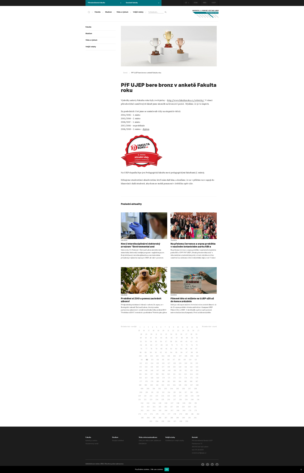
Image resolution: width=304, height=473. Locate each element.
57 (166, 342)
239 (186, 400)
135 (152, 367)
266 (166, 410)
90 (151, 352)
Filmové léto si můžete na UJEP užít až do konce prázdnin (192, 300)
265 (160, 410)
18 (153, 331)
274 (151, 414)
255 (160, 407)
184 (180, 381)
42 (151, 338)
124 (152, 363)
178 (146, 381)
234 (157, 400)
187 (197, 381)
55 (156, 342)
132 (197, 363)
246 (166, 403)
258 (177, 407)
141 (186, 367)
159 (163, 374)
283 (142, 418)
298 (180, 421)
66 (151, 345)
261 (195, 407)
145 (146, 370)
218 (191, 392)
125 (158, 363)
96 (181, 352)
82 (171, 349)
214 (169, 392)
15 (139, 331)
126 (163, 363)
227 (180, 396)
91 (156, 352)
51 (197, 338)
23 (178, 331)
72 (182, 345)
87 (196, 349)
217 (186, 392)
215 (174, 392)
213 (163, 392)
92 (161, 352)
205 (177, 389)
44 (161, 338)
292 (195, 418)
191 (157, 385)
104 (163, 356)
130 (186, 363)
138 (169, 367)
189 (146, 385)
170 (163, 378)
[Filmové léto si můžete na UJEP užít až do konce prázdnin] (194, 280)
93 (166, 352)
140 (180, 367)
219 (197, 392)
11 (182, 327)
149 (169, 370)
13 (192, 327)
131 (191, 363)
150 (175, 370)
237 (174, 400)
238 (180, 400)
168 (152, 378)
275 (157, 414)
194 (174, 385)
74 (192, 345)
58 (171, 342)
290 (183, 418)
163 (185, 374)
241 (198, 400)
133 (140, 367)
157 (152, 374)
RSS (102, 464)
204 (171, 389)
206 (183, 389)
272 (139, 414)
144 (140, 370)
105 (169, 356)
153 (191, 370)
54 (151, 342)
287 (166, 418)
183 (174, 381)
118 (179, 360)
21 (168, 331)
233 (151, 400)
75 (197, 345)
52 (141, 342)
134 (146, 367)
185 (185, 381)
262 (142, 410)
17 (149, 331)
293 (151, 421)
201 (154, 389)
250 (190, 403)
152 (186, 370)
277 (169, 414)
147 (158, 370)
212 (158, 392)
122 (141, 363)
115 (163, 360)
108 (186, 356)
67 (156, 345)
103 (157, 356)
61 (186, 342)
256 (165, 407)
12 (187, 327)
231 (139, 400)
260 (189, 407)
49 (187, 338)
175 (191, 378)
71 (177, 345)
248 (178, 403)
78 (151, 349)
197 (191, 385)
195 (180, 385)
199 (142, 389)
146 (152, 370)
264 (154, 410)
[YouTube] (217, 464)
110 (197, 356)
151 (180, 370)
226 (174, 396)
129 (180, 363)
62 (191, 342)
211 (152, 392)
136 (157, 367)
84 (181, 349)
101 (146, 356)
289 (177, 418)
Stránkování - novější (128, 327)
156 (146, 374)
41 (146, 338)
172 (174, 378)
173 (180, 378)
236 (168, 400)
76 (141, 349)
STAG (196, 3)
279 (180, 414)
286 (160, 418)
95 (176, 352)
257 (171, 407)
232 (145, 400)
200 (148, 389)
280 (186, 414)
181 (163, 381)
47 (177, 338)
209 (140, 392)
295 (163, 421)
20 (163, 331)
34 (171, 334)
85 (186, 349)
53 (146, 342)
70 (172, 345)
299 (186, 421)
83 (176, 349)
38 (191, 334)
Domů (125, 73)
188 (140, 385)
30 (151, 334)
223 (157, 396)
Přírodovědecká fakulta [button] (96, 3)
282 (198, 414)
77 (146, 349)
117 (174, 360)
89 (146, 352)
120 (190, 360)
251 (196, 403)
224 (162, 396)
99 (197, 352)
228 (186, 396)
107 (180, 356)
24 (183, 331)
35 (176, 334)
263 (148, 410)
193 (168, 385)
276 (163, 414)
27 (198, 331)
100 (140, 356)
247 (172, 403)
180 (158, 381)
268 (178, 410)
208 (195, 389)
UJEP (214, 3)
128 (174, 363)
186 (191, 381)
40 (141, 338)
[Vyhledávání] (166, 12)
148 (163, 370)
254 (154, 407)
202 (159, 389)
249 (184, 403)
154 (197, 370)
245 (160, 403)
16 (144, 331)
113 (152, 360)
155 (140, 374)
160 (168, 374)
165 (197, 374)
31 (156, 334)
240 (192, 400)
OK (167, 469)
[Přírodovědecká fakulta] (89, 12)
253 (148, 407)
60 (181, 342)
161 (174, 374)
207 (189, 389)
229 (192, 396)
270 (190, 410)
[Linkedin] (212, 464)
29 (146, 334)
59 (176, 342)
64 (141, 345)
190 (151, 385)
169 (158, 378)
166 (140, 378)
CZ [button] (186, 3)
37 (186, 334)
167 (146, 378)
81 (166, 349)
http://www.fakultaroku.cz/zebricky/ (185, 100)
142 (191, 367)
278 (174, 414)
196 (186, 385)
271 (196, 410)
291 (189, 418)
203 (165, 389)
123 (146, 363)
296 (168, 421)
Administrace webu (93, 464)
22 (173, 331)
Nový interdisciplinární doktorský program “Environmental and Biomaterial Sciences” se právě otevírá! (143, 246)
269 (184, 410)
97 (187, 352)
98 (192, 352)
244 (154, 403)
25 (188, 331)
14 (197, 327)
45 (166, 338)
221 (145, 396)
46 (171, 338)
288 (171, 418)
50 (192, 338)
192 (163, 385)
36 (181, 334)
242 (142, 403)
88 (140, 352)
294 (156, 421)
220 (139, 396)
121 (196, 360)
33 (166, 334)
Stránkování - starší (209, 327)
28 (141, 334)
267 (172, 410)
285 (154, 418)
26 (193, 331)
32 (161, 334)
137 (163, 367)
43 (156, 338)
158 (157, 374)
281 (192, 414)
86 (191, 349)
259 (183, 407)
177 (141, 381)
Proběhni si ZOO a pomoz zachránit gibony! (141, 300)
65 (146, 345)
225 (168, 396)
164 (191, 374)
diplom (146, 129)
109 (191, 356)
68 (161, 345)
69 (167, 345)
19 (158, 331)
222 (151, 396)
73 (187, 345)
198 (197, 385)
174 (186, 378)
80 (161, 349)
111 (142, 360)
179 (152, 381)
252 (142, 407)
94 (171, 352)
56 (161, 342)
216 (180, 392)
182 (169, 381)
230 (198, 396)
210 (146, 392)
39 (196, 334)
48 (182, 338)
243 (148, 403)
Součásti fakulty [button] (132, 3)
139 (174, 367)
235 (163, 400)
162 (180, 374)
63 (196, 342)
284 (148, 418)
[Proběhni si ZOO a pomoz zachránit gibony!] (144, 280)
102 (151, 356)
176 (197, 378)
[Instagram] (207, 464)
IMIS (204, 3)
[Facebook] (202, 464)
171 (169, 378)
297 (174, 421)
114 (158, 360)
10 (178, 327)
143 (197, 367)
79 (156, 349)
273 (145, 414)
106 (174, 356)
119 (185, 360)
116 (168, 360)
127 (169, 363)
